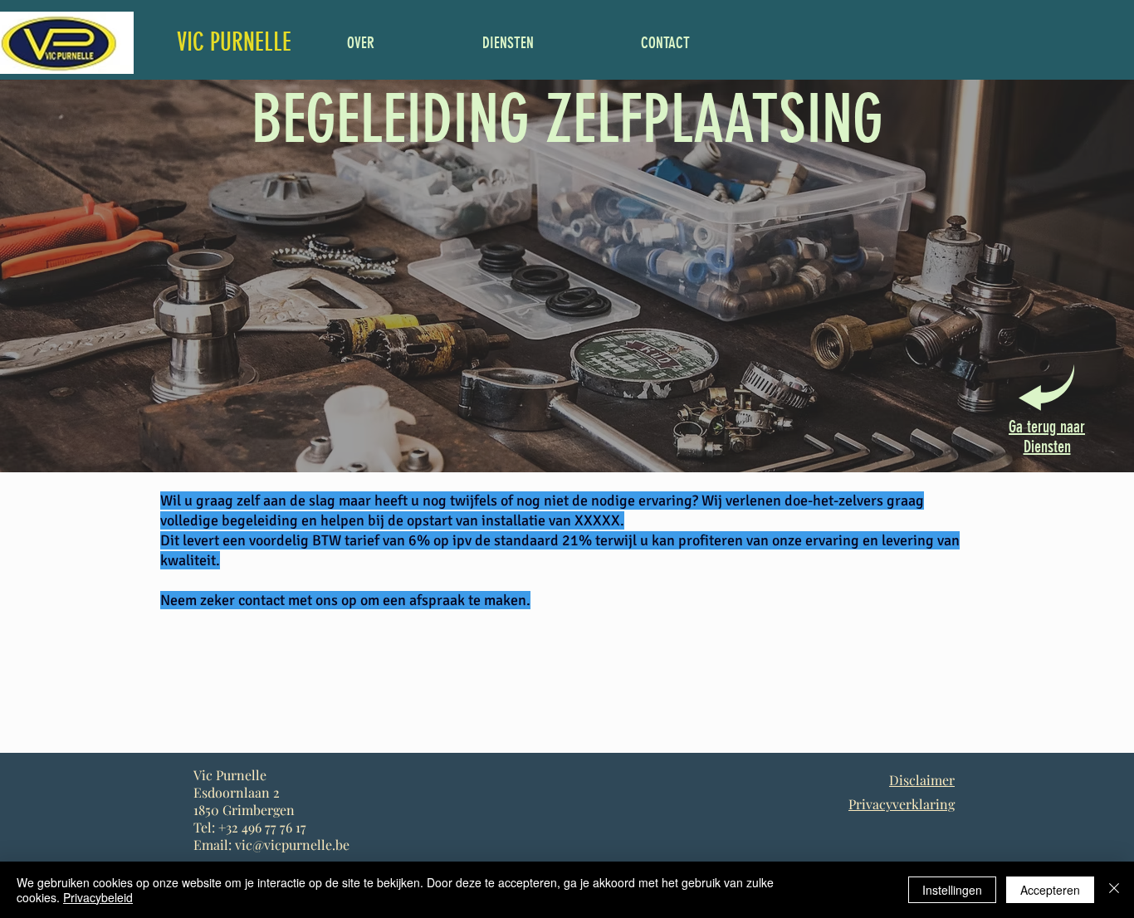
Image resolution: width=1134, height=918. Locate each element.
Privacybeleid (98, 897)
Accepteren (1050, 889)
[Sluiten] (1114, 890)
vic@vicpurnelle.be (292, 844)
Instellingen (952, 889)
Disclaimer (922, 780)
